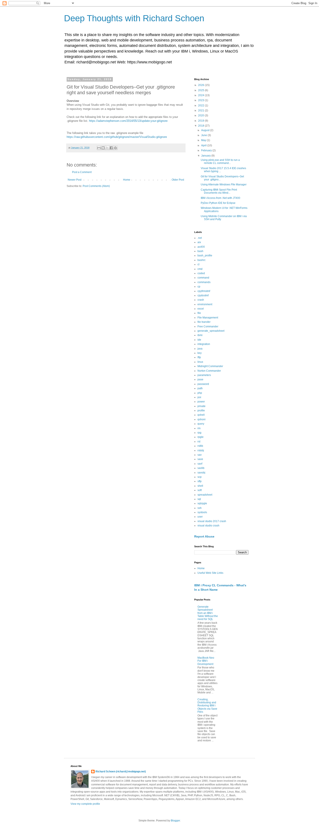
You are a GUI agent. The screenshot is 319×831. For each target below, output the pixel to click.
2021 (201, 110)
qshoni (201, 419)
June (204, 135)
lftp (199, 357)
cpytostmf (203, 295)
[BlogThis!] (103, 148)
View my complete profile (85, 803)
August (205, 130)
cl (198, 264)
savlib (200, 468)
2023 (201, 100)
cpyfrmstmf (203, 291)
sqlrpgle (202, 503)
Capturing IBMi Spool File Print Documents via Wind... (219, 191)
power (201, 401)
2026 (201, 85)
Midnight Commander (210, 366)
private (201, 406)
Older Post (178, 179)
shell (200, 485)
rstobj (200, 450)
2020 (201, 115)
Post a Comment (82, 172)
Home (126, 179)
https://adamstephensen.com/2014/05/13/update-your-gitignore (128, 120)
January (206, 155)
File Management (207, 317)
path (200, 388)
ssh (199, 507)
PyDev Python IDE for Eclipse (218, 202)
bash (200, 251)
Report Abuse (204, 536)
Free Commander (207, 326)
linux (200, 361)
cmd (199, 268)
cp (198, 286)
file (199, 313)
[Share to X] (107, 148)
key (199, 352)
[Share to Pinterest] (115, 148)
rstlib (200, 445)
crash (200, 299)
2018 (201, 125)
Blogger (175, 820)
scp (199, 476)
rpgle (200, 437)
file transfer (203, 321)
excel (200, 308)
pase (200, 379)
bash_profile (204, 255)
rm (199, 428)
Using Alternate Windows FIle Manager (224, 184)
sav (199, 454)
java (199, 348)
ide (199, 339)
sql (199, 499)
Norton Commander (209, 370)
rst (198, 441)
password (203, 384)
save (200, 459)
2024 (201, 95)
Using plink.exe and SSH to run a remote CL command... (220, 161)
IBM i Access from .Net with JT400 (220, 198)
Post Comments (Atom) (96, 186)
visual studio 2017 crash (211, 521)
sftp (199, 481)
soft (199, 490)
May (204, 140)
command (203, 277)
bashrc (201, 260)
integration (203, 344)
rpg (199, 432)
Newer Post (74, 179)
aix (199, 242)
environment (204, 304)
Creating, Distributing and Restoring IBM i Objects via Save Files (207, 706)
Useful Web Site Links (210, 572)
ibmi (199, 335)
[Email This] (99, 148)
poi (199, 397)
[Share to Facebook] (111, 148)
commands (203, 282)
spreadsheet (204, 494)
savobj (201, 472)
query (200, 423)
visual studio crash (208, 525)
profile (201, 410)
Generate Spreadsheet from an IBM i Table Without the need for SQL (207, 613)
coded (201, 273)
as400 (201, 246)
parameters (204, 375)
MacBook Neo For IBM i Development (205, 661)
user (200, 516)
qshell (201, 414)
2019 (201, 120)
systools (202, 512)
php (199, 392)
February (206, 150)
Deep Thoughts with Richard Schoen (134, 18)
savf (199, 463)
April (204, 145)
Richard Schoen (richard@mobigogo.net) (120, 771)
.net (199, 237)
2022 (201, 105)
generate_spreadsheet (210, 330)
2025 (201, 90)
